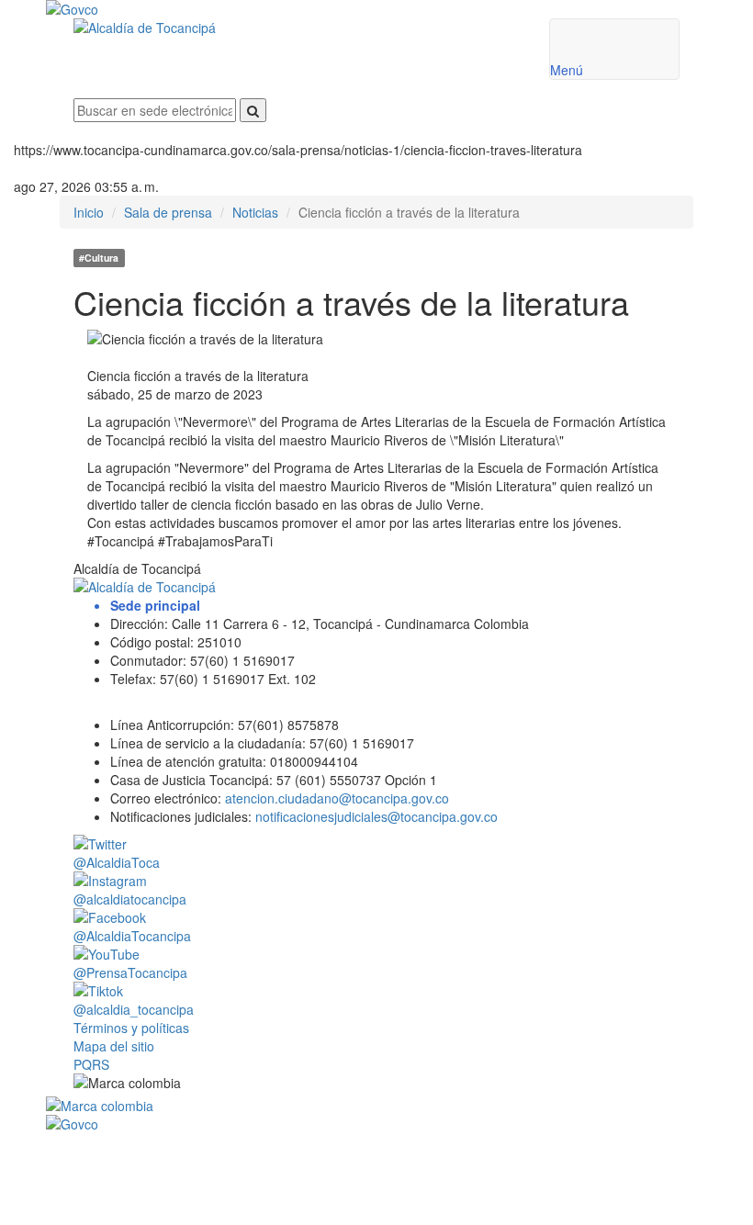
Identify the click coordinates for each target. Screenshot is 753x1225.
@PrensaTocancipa (130, 972)
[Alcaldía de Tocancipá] (297, 27)
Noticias (255, 212)
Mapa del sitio (113, 1046)
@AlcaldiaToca (116, 862)
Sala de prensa (168, 212)
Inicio (88, 212)
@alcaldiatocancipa (129, 899)
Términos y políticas (131, 1027)
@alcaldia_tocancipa (133, 1009)
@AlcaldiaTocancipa (132, 936)
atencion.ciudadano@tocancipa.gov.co (337, 798)
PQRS (91, 1064)
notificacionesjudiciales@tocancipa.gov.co (376, 816)
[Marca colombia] (376, 1105)
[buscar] (253, 110)
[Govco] (321, 9)
